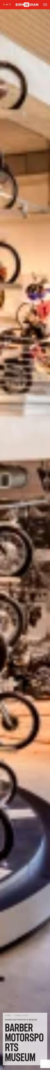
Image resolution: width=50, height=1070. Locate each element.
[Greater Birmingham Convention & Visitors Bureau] (27, 4)
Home (8, 1016)
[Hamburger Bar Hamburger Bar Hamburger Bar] (45, 5)
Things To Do (21, 1016)
